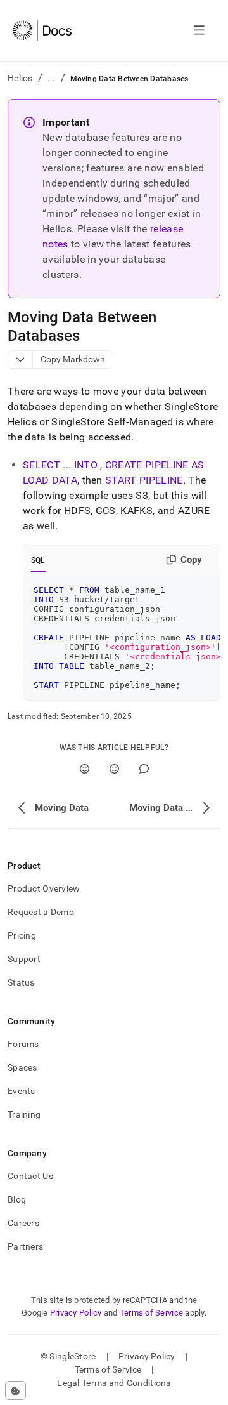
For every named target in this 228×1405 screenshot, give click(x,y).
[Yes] (84, 768)
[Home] (42, 30)
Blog (17, 1199)
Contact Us (30, 1176)
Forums (23, 1044)
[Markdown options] (20, 359)
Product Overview (44, 888)
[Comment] (144, 768)
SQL (38, 560)
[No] (114, 768)
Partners (25, 1246)
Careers (23, 1223)
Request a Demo (41, 912)
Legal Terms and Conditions (113, 1383)
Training (24, 1114)
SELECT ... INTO (60, 465)
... (52, 78)
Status (21, 982)
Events (21, 1091)
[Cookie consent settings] (15, 1390)
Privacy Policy (76, 1312)
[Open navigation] (199, 30)
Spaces (22, 1067)
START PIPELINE (143, 480)
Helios (20, 78)
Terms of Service (151, 1312)
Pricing (22, 935)
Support (24, 959)
